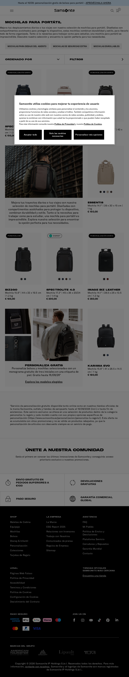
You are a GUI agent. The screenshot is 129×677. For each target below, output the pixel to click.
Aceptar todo (30, 134)
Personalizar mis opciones (88, 134)
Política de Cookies (93, 124)
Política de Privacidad (64, 124)
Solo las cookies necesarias (57, 134)
